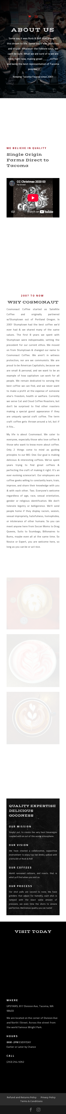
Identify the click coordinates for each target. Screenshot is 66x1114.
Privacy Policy (48, 1097)
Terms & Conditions (31, 1101)
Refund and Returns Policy (22, 1097)
